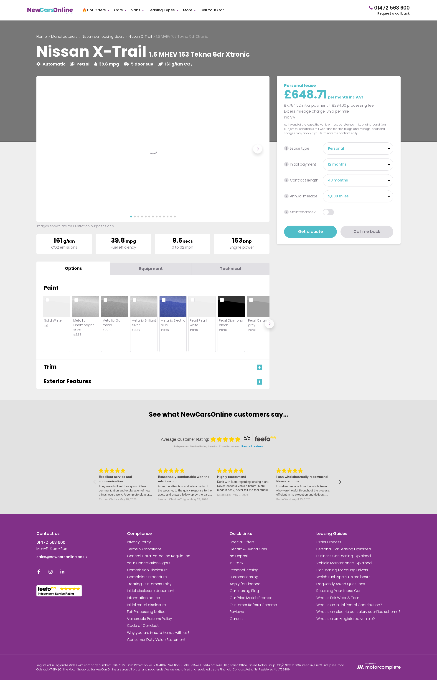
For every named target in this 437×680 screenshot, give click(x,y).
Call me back (366, 231)
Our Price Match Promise (251, 597)
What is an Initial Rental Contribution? (349, 604)
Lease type (299, 148)
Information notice (143, 597)
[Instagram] (50, 572)
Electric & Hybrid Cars (248, 549)
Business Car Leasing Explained (343, 556)
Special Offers (242, 542)
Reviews (237, 611)
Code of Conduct (143, 625)
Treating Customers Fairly (149, 584)
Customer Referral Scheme (253, 604)
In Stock (236, 563)
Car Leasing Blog (244, 590)
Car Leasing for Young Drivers (342, 570)
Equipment (151, 268)
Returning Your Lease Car (338, 590)
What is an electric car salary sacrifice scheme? (358, 611)
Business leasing (244, 576)
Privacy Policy (139, 542)
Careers (237, 618)
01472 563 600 (50, 542)
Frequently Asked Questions (340, 584)
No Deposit (239, 556)
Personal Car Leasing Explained (343, 549)
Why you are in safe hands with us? (158, 632)
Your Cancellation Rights (148, 563)
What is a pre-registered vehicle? (345, 618)
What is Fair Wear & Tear (337, 597)
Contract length (304, 180)
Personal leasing (244, 570)
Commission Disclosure (147, 570)
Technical (230, 268)
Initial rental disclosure (146, 604)
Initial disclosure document (151, 590)
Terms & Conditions (144, 549)
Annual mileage (304, 196)
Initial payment (303, 164)
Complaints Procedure (147, 576)
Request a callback (393, 13)
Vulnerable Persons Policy (149, 618)
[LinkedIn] (62, 572)
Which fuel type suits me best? (343, 576)
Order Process (328, 542)
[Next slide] (257, 149)
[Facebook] (39, 572)
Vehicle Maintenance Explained (344, 563)
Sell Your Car (212, 10)
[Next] (269, 323)
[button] (131, 216)
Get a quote (310, 231)
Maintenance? (303, 212)
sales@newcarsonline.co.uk (62, 556)
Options (73, 268)
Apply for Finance (245, 584)
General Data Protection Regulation (158, 556)
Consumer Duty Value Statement (156, 639)
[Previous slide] (48, 149)
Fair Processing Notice (146, 611)
